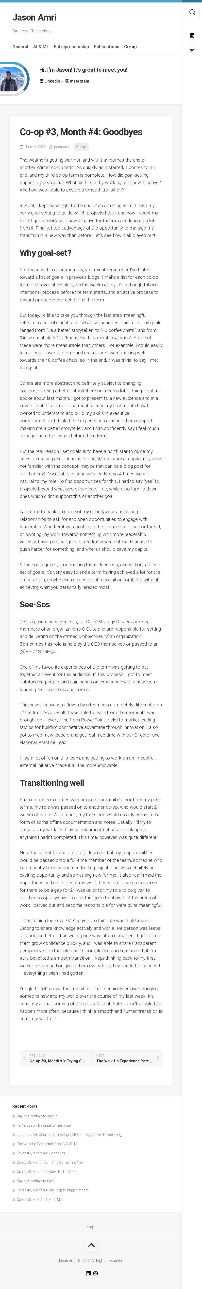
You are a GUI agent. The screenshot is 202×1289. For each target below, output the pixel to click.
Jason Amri (34, 17)
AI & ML (41, 46)
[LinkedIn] (192, 35)
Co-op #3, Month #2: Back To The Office (47, 1172)
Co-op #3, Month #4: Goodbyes (41, 1153)
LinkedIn (52, 81)
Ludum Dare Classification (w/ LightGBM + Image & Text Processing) (69, 1135)
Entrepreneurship (71, 46)
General (20, 46)
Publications (106, 46)
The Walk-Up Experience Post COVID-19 (47, 1144)
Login (91, 1227)
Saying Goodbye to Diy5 (35, 1181)
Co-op (130, 46)
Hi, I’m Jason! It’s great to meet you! (44, 1125)
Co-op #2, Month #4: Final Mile (40, 1200)
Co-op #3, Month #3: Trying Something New (50, 1162)
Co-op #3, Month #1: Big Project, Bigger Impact (52, 1190)
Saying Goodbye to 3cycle (37, 1116)
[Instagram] (192, 51)
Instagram (79, 81)
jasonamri (62, 147)
